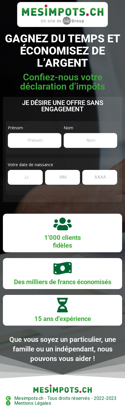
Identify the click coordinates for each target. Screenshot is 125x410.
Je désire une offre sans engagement (62, 106)
